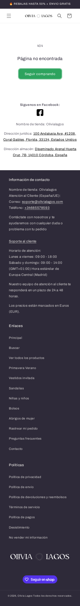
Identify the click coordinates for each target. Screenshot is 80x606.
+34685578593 (37, 208)
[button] (9, 16)
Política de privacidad (25, 477)
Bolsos (14, 408)
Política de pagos (22, 517)
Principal (15, 338)
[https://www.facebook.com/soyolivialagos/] (40, 112)
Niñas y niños (19, 398)
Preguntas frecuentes (25, 438)
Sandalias (16, 388)
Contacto (16, 449)
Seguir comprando (40, 74)
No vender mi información (28, 537)
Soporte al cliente (22, 241)
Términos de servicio (24, 507)
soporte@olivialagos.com (42, 201)
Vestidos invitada (21, 378)
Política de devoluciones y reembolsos (37, 497)
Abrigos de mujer (22, 418)
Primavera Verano (22, 368)
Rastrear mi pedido (23, 428)
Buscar (14, 348)
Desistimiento (19, 527)
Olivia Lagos (25, 595)
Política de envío (21, 487)
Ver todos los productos (26, 358)
